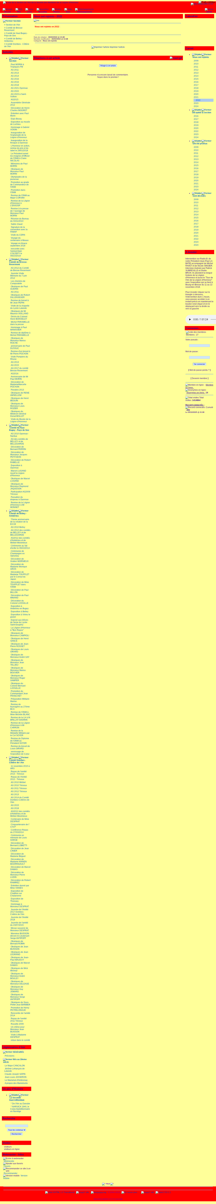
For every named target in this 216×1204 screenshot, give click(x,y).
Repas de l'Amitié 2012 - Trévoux (18, 778)
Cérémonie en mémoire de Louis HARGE (18, 837)
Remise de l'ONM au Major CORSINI (20, 196)
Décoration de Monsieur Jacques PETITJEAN (18, 454)
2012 (196, 70)
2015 (196, 79)
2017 (196, 85)
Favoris (6, 1166)
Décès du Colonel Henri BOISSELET (18, 317)
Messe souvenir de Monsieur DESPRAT (19, 929)
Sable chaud (16, 224)
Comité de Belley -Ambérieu (18, 514)
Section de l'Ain (13, 25)
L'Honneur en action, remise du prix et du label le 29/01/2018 (20, 148)
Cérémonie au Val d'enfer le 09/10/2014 (20, 547)
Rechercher (16, 1134)
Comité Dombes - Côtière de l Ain (17, 761)
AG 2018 (15, 85)
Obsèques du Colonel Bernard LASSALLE (17, 685)
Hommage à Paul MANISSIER (18, 328)
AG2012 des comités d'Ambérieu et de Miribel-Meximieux (20, 540)
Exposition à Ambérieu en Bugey (19, 607)
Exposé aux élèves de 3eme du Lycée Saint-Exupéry (19, 622)
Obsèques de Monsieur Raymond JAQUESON (19, 486)
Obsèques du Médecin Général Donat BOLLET (18, 413)
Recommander (10, 1173)
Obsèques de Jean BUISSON (19, 947)
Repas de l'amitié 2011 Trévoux (18, 1019)
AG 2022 (15, 91)
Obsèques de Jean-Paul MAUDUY (19, 958)
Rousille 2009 (17, 1024)
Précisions (9, 1056)
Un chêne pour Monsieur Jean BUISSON (17, 1029)
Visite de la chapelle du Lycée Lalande (19, 307)
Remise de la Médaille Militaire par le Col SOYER (20, 733)
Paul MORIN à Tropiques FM (17, 65)
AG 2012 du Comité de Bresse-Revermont (20, 269)
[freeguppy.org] (99, 1192)
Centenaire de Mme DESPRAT (19, 820)
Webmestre (8, 1161)
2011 (196, 67)
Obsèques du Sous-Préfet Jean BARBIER (20, 1003)
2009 (196, 61)
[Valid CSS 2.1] (163, 1192)
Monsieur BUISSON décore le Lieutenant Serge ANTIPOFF (19, 935)
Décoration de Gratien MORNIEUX (19, 560)
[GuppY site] (82, 1192)
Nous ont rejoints (201, 57)
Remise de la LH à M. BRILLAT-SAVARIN (20, 718)
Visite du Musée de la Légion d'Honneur (20, 420)
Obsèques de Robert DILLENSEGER (20, 296)
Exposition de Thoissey (16, 900)
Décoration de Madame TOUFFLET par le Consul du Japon (19, 575)
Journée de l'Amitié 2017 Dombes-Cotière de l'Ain (19, 911)
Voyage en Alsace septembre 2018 (18, 244)
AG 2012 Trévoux (19, 791)
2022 (198, 100)
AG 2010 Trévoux (19, 785)
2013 (196, 73)
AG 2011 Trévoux (19, 788)
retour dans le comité (20, 1040)
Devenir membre (199, 378)
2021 (196, 97)
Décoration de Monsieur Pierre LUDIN (17, 874)
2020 (196, 94)
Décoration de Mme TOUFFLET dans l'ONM (19, 584)
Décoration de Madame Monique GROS (18, 566)
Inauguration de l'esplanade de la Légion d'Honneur (18, 135)
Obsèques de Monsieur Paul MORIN (17, 171)
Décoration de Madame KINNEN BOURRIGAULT (18, 861)
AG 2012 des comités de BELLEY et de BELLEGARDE (20, 532)
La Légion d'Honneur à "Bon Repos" (20, 629)
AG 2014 (15, 76)
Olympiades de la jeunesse (18, 178)
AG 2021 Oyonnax (19, 88)
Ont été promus (200, 143)
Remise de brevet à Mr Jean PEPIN (19, 301)
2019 (196, 91)
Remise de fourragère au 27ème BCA (20, 706)
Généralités (18, 1052)
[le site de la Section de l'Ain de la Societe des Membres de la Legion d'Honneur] (40, 2)
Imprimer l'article (117, 47)
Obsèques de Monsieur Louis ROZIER (17, 406)
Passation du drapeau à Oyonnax (19, 498)
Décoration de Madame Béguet (17, 855)
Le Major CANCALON (15, 1065)
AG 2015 (15, 365)
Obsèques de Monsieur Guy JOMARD (16, 989)
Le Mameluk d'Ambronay (16, 1080)
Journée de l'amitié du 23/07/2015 (19, 924)
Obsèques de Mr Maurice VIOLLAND (19, 312)
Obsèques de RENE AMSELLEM (19, 394)
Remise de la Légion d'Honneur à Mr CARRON (20, 725)
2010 (196, 64)
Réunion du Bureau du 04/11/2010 (19, 220)
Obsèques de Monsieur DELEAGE (19, 982)
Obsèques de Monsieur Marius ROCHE (18, 340)
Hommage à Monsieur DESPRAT (19, 905)
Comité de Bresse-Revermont (13, 29)
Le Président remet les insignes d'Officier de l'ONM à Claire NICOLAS (20, 157)
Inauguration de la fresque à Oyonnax (19, 141)
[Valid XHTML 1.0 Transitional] (60, 1192)
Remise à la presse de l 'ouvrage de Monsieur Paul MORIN (19, 212)
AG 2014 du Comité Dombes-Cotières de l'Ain (19, 799)
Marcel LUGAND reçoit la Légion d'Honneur (18, 473)
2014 (196, 76)
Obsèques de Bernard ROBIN (17, 942)
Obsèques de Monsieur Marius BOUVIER (18, 670)
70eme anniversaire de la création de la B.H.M (19, 521)
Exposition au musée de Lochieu (20, 123)
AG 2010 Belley (18, 527)
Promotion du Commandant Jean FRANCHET (19, 693)
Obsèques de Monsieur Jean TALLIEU (17, 662)
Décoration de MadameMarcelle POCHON (18, 384)
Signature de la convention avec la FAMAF (19, 229)
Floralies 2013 (17, 390)
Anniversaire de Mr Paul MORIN (19, 377)
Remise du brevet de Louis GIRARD (20, 747)
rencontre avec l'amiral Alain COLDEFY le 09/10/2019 (17, 252)
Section (17, 21)
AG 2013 (15, 73)
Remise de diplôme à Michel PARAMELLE (20, 334)
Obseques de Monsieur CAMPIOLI (19, 634)
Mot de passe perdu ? (199, 370)
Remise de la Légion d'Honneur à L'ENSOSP (20, 203)
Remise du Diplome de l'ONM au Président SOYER (19, 740)
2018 (196, 88)
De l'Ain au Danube (21, 1103)
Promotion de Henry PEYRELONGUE (19, 1009)
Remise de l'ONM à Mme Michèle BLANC (20, 713)
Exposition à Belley (19, 611)
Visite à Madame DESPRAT (18, 1036)
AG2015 (14, 99)
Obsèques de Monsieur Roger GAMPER (17, 678)
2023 (196, 103)
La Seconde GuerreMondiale (16, 1099)
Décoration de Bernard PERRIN (18, 448)
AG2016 (14, 373)
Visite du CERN (18, 235)
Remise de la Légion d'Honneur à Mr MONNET (20, 504)
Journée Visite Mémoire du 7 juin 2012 (18, 275)
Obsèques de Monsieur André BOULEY (17, 976)
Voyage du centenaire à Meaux (19, 239)
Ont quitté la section (201, 112)
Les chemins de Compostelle (17, 282)
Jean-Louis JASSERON (15, 1077)
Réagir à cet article (108, 66)
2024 (196, 106)
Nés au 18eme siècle (15, 1060)
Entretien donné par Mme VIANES (19, 886)
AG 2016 (15, 79)
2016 (196, 82)
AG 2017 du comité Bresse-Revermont (19, 369)
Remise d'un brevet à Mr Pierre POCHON (20, 352)
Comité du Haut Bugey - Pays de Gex (19, 429)
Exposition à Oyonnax (16, 466)
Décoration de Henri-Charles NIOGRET (20, 109)
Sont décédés (199, 196)
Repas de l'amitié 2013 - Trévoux (18, 772)
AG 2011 (15, 70)
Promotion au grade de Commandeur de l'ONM (19, 184)
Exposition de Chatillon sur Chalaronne (16, 893)
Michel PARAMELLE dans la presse (20, 323)
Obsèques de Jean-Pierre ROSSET (19, 645)
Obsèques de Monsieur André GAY (19, 656)
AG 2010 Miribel (18, 782)
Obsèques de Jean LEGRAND (19, 953)
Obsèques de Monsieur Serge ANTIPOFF (17, 996)
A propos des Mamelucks (16, 1083)
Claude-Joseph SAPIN (15, 1074)
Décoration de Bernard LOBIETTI (18, 844)
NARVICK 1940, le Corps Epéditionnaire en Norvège (20, 1109)
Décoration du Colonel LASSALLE (19, 602)
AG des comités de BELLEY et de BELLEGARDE (19, 441)
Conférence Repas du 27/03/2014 (19, 831)
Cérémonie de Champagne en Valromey (17, 553)
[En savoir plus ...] (131, 1192)
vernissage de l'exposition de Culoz (19, 752)
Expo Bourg (16, 119)
